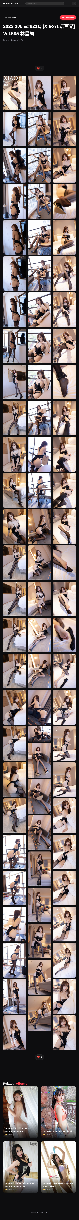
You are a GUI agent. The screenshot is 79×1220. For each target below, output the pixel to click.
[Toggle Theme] (74, 3)
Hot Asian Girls (11, 3)
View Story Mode (68, 17)
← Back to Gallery (9, 17)
